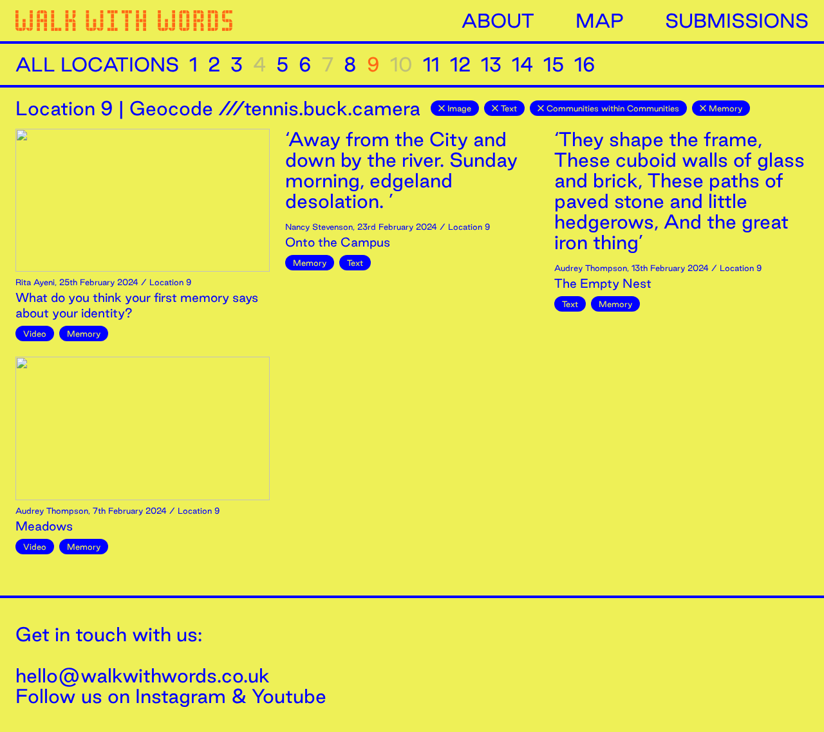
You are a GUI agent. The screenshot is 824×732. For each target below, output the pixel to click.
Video (34, 333)
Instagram (180, 696)
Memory (725, 108)
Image (459, 108)
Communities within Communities (613, 108)
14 (522, 64)
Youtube (289, 696)
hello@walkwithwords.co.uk (142, 675)
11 (431, 64)
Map (600, 20)
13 (491, 64)
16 (584, 64)
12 (460, 64)
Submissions (737, 20)
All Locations (97, 64)
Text (509, 108)
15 (553, 64)
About (498, 20)
